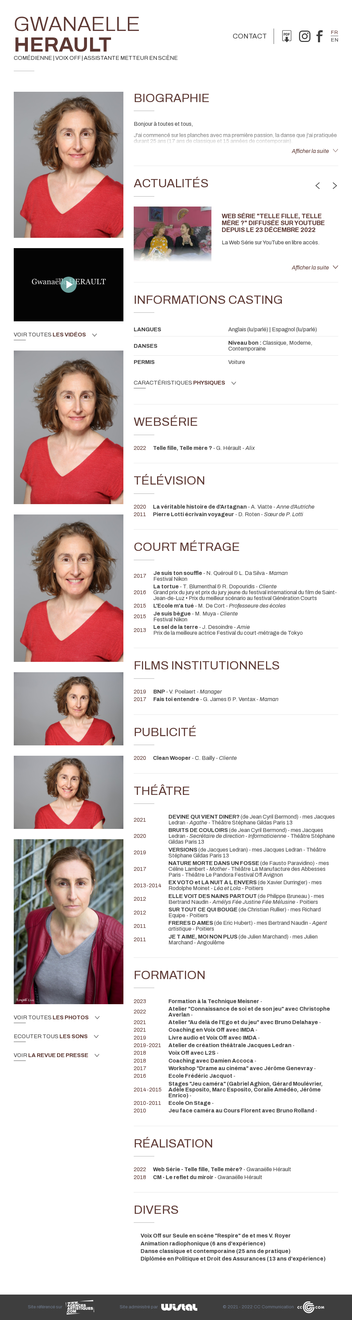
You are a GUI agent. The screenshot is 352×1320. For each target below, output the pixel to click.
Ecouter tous (51, 1036)
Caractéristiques (179, 383)
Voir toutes (50, 334)
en (334, 40)
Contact (250, 36)
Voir (51, 1055)
